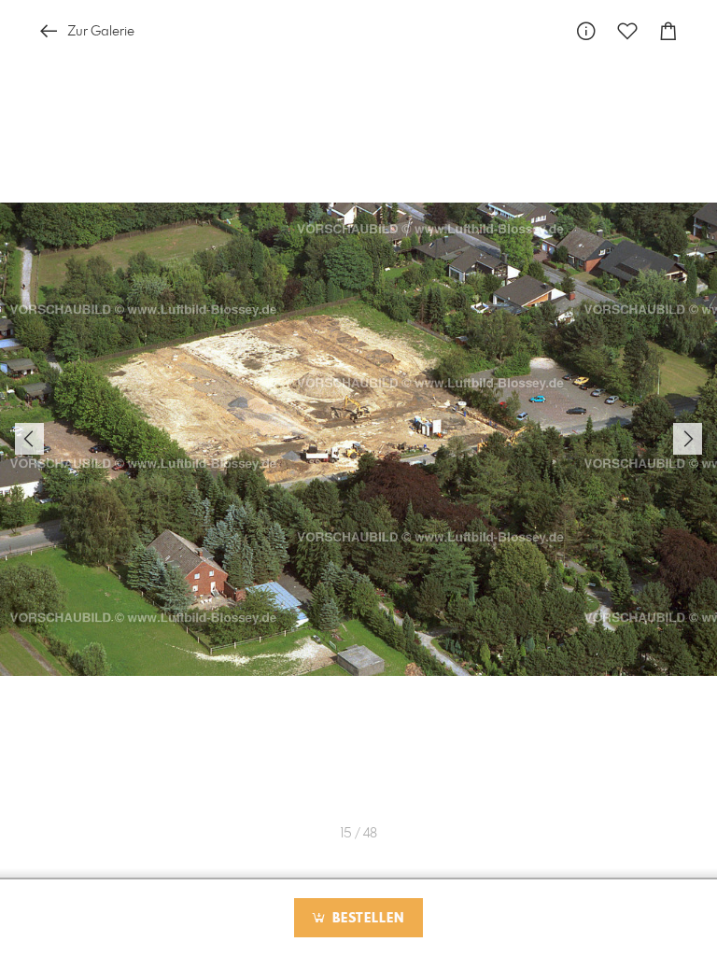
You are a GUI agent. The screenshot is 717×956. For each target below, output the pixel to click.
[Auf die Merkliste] (627, 31)
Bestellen (366, 918)
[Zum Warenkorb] (668, 31)
